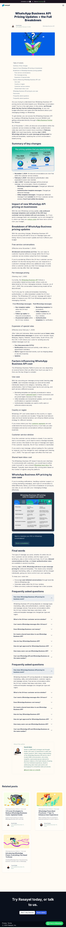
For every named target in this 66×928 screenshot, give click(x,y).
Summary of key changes (20, 65)
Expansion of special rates (22, 77)
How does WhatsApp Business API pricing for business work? (29, 598)
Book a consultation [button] (22, 543)
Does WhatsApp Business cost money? (27, 629)
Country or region (20, 84)
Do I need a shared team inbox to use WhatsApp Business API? (30, 635)
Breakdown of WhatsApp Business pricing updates (27, 70)
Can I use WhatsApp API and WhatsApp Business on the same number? (31, 657)
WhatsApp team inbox (41, 465)
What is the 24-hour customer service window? (30, 619)
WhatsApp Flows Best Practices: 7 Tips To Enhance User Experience (48, 813)
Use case (17, 82)
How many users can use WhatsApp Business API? (31, 651)
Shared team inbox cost (21, 88)
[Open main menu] (63, 5)
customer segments (38, 423)
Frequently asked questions (21, 96)
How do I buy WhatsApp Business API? (27, 641)
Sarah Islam (19, 25)
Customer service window (22, 86)
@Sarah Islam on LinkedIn (32, 770)
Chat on (38, 1)
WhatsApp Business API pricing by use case (25, 91)
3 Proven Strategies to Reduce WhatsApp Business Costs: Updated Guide (16, 813)
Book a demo (41, 912)
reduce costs (31, 219)
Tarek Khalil (14, 865)
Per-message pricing (21, 75)
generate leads (31, 394)
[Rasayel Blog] (7, 5)
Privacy (4, 923)
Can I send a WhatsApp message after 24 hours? (30, 624)
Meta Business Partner (44, 120)
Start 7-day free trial (27, 912)
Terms (10, 923)
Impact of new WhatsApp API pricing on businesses (27, 68)
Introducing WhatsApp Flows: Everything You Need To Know (16, 855)
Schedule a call (25, 1)
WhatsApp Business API (48, 26)
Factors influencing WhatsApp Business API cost (26, 79)
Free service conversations (22, 72)
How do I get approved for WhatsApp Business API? (31, 646)
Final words (16, 93)
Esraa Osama (47, 823)
